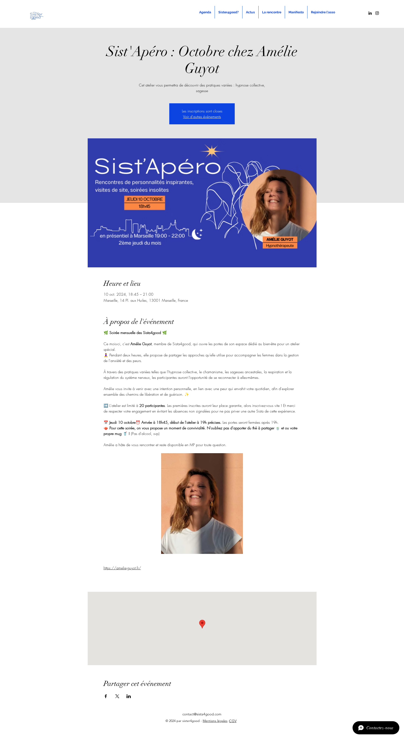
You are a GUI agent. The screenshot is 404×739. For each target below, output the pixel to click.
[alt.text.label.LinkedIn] (370, 13)
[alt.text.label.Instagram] (377, 13)
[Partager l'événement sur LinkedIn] (128, 696)
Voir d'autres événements (202, 116)
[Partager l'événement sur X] (117, 696)
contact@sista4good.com (201, 714)
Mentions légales (215, 721)
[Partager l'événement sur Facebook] (106, 696)
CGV (233, 721)
